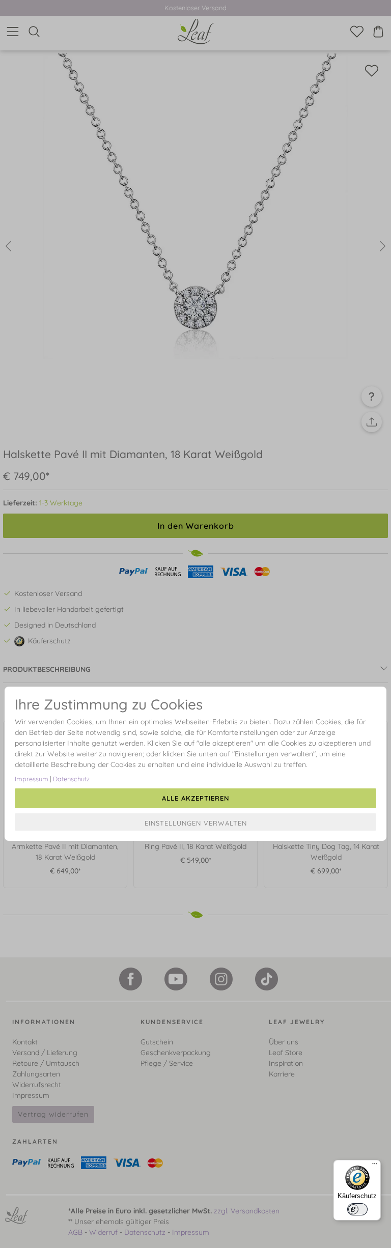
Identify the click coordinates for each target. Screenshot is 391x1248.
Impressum (31, 779)
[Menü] (375, 1166)
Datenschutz (71, 779)
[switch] (357, 1209)
